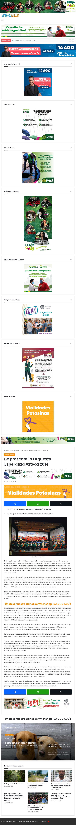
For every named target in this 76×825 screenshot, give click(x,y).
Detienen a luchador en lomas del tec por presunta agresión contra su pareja (61, 785)
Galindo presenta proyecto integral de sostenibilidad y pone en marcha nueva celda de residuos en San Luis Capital (14, 796)
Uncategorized (14, 450)
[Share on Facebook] (15, 503)
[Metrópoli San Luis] (10, 15)
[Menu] (2, 20)
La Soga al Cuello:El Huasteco (14, 784)
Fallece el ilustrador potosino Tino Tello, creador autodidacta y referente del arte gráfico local (61, 796)
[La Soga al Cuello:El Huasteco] (14, 776)
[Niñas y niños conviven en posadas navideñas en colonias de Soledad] (38, 798)
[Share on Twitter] (61, 503)
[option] (38, 741)
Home (7, 450)
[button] (38, 536)
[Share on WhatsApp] (38, 503)
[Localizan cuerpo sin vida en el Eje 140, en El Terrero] (38, 776)
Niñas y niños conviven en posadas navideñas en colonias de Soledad (36, 807)
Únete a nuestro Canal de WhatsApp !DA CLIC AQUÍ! (38, 604)
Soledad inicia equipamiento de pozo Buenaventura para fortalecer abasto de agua (36, 40)
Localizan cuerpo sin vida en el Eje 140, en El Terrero (37, 785)
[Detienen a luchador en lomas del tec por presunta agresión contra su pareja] (61, 776)
